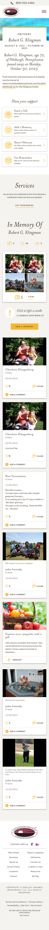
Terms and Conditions (16, 902)
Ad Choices (24, 915)
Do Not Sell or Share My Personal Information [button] (24, 911)
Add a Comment (17, 395)
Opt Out (25, 905)
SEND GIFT (17, 660)
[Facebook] (32, 844)
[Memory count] (9, 243)
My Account (36, 905)
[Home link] (11, 11)
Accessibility (13, 905)
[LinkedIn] (37, 844)
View (31, 297)
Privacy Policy (35, 902)
